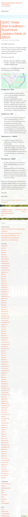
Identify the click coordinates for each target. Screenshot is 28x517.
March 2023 (4, 335)
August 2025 (4, 272)
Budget (3, 486)
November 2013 (5, 460)
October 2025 (4, 267)
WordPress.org (5, 516)
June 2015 (3, 431)
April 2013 (3, 469)
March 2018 (4, 412)
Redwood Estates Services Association (11, 4)
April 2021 (3, 379)
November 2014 (5, 445)
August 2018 (4, 407)
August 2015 (4, 427)
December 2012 (5, 471)
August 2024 (4, 298)
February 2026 (4, 259)
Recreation (4, 499)
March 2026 (4, 257)
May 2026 (3, 252)
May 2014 (3, 453)
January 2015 (4, 442)
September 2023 (5, 322)
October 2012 (4, 475)
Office (2, 492)
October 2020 (4, 392)
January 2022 (4, 364)
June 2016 (3, 421)
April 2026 (4, 254)
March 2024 (4, 309)
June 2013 (3, 466)
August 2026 (4, 246)
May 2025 (3, 278)
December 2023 (5, 316)
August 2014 (4, 449)
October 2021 (4, 368)
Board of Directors (6, 483)
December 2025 (5, 263)
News (13, 200)
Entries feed (4, 511)
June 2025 (3, 276)
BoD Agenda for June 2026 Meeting (10, 237)
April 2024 (3, 307)
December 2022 (5, 342)
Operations (17, 200)
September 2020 (5, 394)
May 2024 (3, 305)
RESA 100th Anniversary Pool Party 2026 (11, 233)
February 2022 (4, 362)
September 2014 (5, 447)
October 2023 (4, 320)
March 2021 (4, 381)
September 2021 (5, 370)
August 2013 (4, 464)
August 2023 (4, 324)
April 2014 (3, 456)
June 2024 (3, 302)
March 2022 (4, 359)
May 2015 (3, 434)
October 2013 (4, 462)
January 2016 (4, 425)
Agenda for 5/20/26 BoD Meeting (9, 240)
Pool (2, 496)
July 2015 (3, 429)
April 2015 (3, 436)
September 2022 (5, 348)
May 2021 (3, 377)
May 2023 (3, 331)
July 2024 (3, 300)
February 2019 (4, 403)
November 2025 (5, 265)
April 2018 (3, 410)
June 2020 (3, 396)
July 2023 (3, 327)
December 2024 (5, 289)
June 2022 (3, 353)
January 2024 (4, 313)
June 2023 (3, 329)
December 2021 (5, 366)
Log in (2, 509)
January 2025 (4, 287)
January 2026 (4, 261)
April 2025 (3, 281)
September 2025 (5, 270)
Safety (3, 501)
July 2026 (3, 248)
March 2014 (4, 458)
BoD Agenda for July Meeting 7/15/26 (10, 235)
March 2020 (4, 399)
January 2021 (4, 386)
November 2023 (5, 318)
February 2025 (4, 285)
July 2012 (3, 477)
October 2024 (4, 294)
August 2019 (4, 401)
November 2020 (5, 390)
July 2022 (3, 351)
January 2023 (4, 340)
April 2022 (3, 357)
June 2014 (3, 451)
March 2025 (4, 283)
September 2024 (5, 296)
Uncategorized (5, 503)
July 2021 (3, 375)
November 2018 (5, 405)
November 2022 (5, 344)
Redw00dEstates (16, 40)
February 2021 (4, 383)
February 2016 (4, 423)
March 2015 (4, 438)
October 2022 (4, 346)
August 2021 (4, 372)
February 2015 (4, 440)
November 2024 (5, 292)
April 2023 (3, 333)
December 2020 (5, 388)
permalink (5, 202)
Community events (6, 488)
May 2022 (3, 355)
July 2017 (3, 416)
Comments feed (5, 513)
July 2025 (3, 274)
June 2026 (3, 250)
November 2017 (5, 414)
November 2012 (5, 473)
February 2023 (4, 337)
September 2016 (5, 418)
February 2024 (4, 311)
